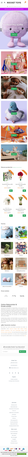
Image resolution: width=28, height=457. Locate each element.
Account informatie (14, 431)
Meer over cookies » (14, 455)
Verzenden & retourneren (14, 408)
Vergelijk (14, 439)
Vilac (26, 330)
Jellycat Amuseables (5, 273)
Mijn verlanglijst (14, 437)
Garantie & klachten (14, 422)
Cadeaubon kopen (14, 442)
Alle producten (14, 441)
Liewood (11, 328)
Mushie (22, 330)
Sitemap (14, 418)
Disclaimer (14, 414)
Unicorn (16, 242)
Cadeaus (16, 273)
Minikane (2, 258)
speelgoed (8, 310)
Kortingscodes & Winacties (14, 380)
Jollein (6, 332)
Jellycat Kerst (3, 226)
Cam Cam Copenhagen (15, 330)
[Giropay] (15, 449)
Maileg (25, 328)
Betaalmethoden (14, 406)
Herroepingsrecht (14, 420)
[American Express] (4, 449)
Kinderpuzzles (18, 226)
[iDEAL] (19, 449)
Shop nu (14, 34)
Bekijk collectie (17, 167)
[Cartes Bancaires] (7, 449)
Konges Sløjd (17, 328)
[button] (1, 29)
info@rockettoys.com (15, 367)
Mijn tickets (14, 435)
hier (25, 335)
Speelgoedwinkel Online (14, 425)
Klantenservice (14, 404)
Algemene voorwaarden (14, 412)
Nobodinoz (7, 330)
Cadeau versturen (14, 379)
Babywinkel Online (14, 423)
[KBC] (23, 449)
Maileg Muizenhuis (18, 258)
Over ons (14, 410)
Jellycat (22, 328)
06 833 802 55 (14, 365)
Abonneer (23, 351)
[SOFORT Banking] (11, 449)
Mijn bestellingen (14, 433)
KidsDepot (10, 332)
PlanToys (2, 332)
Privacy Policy (14, 416)
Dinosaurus (3, 242)
